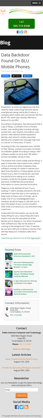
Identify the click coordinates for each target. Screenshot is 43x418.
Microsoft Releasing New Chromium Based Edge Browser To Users (24, 264)
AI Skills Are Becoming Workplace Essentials (21, 367)
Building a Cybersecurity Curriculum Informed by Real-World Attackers (25, 291)
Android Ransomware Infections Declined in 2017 (24, 255)
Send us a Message (21, 349)
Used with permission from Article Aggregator (21, 238)
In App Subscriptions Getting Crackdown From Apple (25, 282)
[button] (36, 3)
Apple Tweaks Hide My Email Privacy (21, 359)
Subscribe (21, 395)
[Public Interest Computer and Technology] (21, 11)
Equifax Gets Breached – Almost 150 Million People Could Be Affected (24, 274)
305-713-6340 (21, 26)
